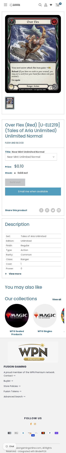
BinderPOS (40, 451)
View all (56, 299)
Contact (8, 375)
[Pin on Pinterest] (47, 210)
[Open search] (40, 4)
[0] (57, 4)
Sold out (15, 182)
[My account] (45, 4)
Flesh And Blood (14, 142)
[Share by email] (59, 210)
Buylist (7, 380)
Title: (24, 152)
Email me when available (33, 191)
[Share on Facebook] (41, 210)
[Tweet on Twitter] (53, 210)
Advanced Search (13, 396)
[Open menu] (5, 4)
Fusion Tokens (11, 391)
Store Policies (11, 386)
